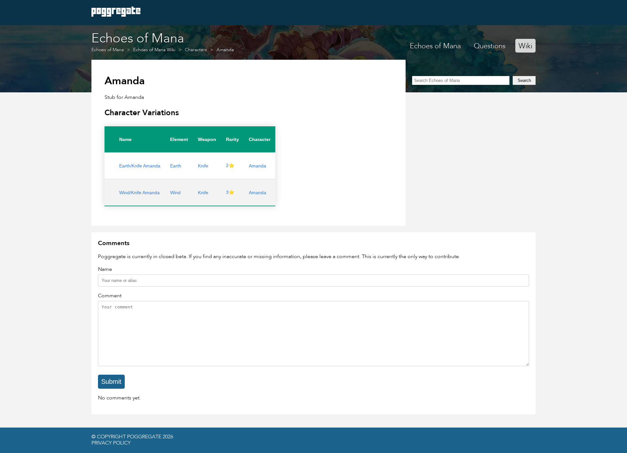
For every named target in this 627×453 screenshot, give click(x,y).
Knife (203, 165)
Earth (175, 165)
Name (105, 269)
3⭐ (230, 192)
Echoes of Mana (435, 46)
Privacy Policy (111, 443)
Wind (175, 192)
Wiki (525, 46)
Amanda (257, 165)
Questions (490, 46)
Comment (109, 296)
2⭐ (230, 165)
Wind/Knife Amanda (139, 192)
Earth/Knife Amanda (139, 165)
